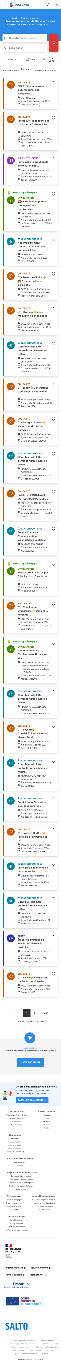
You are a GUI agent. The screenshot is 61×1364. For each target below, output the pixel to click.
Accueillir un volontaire (43, 1196)
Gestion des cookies (49, 1344)
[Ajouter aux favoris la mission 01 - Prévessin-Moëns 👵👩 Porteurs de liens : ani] (53, 274)
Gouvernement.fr (15, 1145)
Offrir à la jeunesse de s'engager (21, 1182)
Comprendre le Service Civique (21, 1172)
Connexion (16, 1121)
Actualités (19, 1165)
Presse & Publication (16, 1118)
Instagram (47, 1121)
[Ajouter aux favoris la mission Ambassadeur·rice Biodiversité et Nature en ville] (53, 643)
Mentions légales (47, 1340)
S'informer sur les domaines (16, 1230)
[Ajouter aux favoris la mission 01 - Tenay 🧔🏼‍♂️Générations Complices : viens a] (53, 385)
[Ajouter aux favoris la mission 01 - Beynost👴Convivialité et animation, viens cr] (53, 726)
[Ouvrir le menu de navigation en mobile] (4, 5)
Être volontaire (14, 1196)
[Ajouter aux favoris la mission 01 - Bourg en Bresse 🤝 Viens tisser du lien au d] (53, 419)
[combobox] (45, 70)
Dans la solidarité (16, 1223)
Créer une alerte (30, 1062)
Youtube (47, 1125)
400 (46, 1013)
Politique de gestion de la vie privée (22, 1344)
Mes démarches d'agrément (44, 1203)
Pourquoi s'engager (14, 1200)
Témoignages (19, 1162)
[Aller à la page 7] (52, 1013)
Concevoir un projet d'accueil (43, 1200)
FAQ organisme (44, 1209)
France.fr (14, 1138)
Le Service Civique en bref (21, 1176)
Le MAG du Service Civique (19, 1158)
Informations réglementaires (46, 1347)
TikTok (46, 1128)
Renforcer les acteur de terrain (21, 1186)
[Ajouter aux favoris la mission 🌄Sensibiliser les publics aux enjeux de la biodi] (53, 194)
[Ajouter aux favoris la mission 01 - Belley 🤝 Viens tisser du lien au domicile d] (53, 974)
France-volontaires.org (15, 1152)
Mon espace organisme (44, 1206)
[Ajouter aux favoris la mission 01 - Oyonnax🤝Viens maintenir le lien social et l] (53, 309)
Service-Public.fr (14, 1142)
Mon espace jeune (14, 1206)
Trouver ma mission (16, 1216)
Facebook (47, 1115)
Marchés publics (19, 1350)
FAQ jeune (14, 1209)
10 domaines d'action (14, 1203)
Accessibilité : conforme (27, 1354)
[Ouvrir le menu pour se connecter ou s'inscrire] (57, 4)
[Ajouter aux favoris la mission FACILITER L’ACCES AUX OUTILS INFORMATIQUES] (53, 492)
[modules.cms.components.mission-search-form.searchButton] (53, 43)
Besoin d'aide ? (17, 1125)
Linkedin (47, 1118)
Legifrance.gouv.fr (15, 1148)
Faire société (21, 1189)
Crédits (45, 1354)
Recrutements (36, 1350)
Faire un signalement (30, 1100)
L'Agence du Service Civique (17, 1115)
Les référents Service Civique (21, 1179)
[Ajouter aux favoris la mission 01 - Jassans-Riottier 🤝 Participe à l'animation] (53, 830)
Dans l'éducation (16, 1220)
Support (50, 1350)
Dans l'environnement (16, 1227)
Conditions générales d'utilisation (23, 1340)
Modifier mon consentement (19, 1347)
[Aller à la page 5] (9, 1013)
